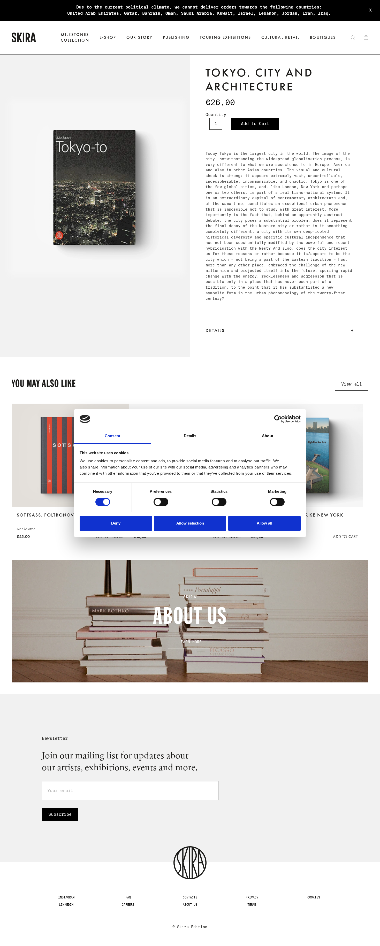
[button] (107, 38)
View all (351, 384)
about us (190, 904)
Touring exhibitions (225, 37)
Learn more (190, 642)
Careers (128, 904)
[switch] (161, 502)
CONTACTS (190, 897)
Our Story (139, 37)
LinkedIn (66, 904)
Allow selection (190, 523)
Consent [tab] (112, 436)
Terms (251, 904)
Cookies (313, 897)
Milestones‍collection (75, 37)
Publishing (176, 37)
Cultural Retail (280, 37)
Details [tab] (190, 436)
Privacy (252, 897)
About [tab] (267, 436)
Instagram (66, 897)
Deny (115, 523)
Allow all (264, 523)
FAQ (128, 897)
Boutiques (323, 37)
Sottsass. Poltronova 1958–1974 (60, 515)
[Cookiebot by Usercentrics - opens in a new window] (278, 419)
